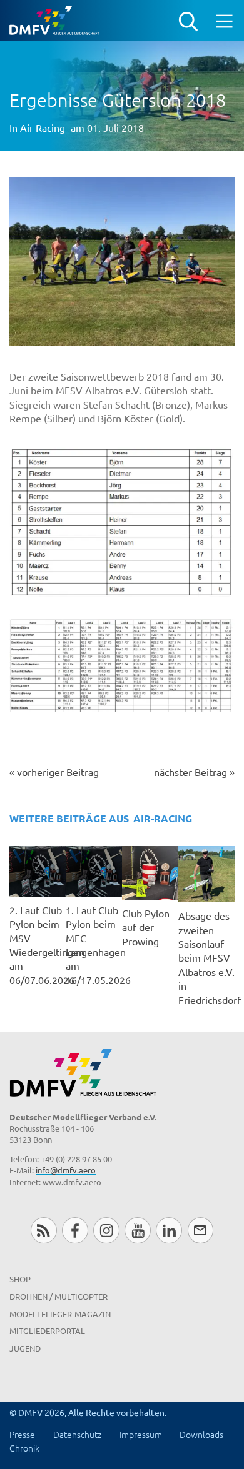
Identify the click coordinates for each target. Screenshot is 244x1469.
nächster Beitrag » (194, 771)
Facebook (75, 1230)
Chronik (24, 1448)
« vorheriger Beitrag (54, 771)
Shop (20, 1278)
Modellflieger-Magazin (60, 1313)
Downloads (201, 1434)
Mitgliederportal (47, 1330)
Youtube (137, 1230)
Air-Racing (42, 127)
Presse (22, 1434)
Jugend (25, 1348)
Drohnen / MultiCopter (58, 1296)
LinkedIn (168, 1230)
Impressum (140, 1434)
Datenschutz (77, 1434)
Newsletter (200, 1230)
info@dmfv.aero (66, 1170)
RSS (43, 1230)
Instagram (106, 1230)
